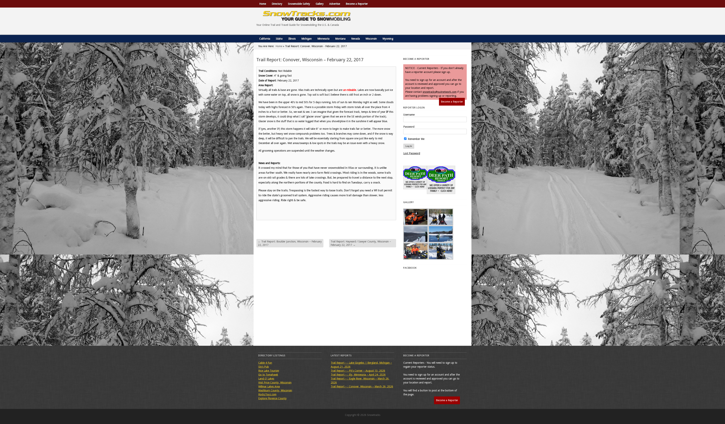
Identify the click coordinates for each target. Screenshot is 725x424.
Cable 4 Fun (265, 362)
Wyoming (388, 38)
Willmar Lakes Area (269, 386)
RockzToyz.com (267, 394)
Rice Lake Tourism (268, 370)
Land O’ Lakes (266, 378)
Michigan (306, 38)
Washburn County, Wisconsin (275, 390)
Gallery (320, 3)
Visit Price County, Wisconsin (275, 382)
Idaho (279, 38)
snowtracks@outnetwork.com (440, 91)
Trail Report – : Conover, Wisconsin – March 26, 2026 (362, 386)
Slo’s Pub (263, 366)
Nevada (355, 38)
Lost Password (411, 153)
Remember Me (415, 138)
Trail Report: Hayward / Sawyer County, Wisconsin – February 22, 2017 (361, 243)
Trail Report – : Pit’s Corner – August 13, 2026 (358, 370)
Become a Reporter (357, 3)
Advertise (334, 3)
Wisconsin (371, 38)
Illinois (292, 38)
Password (408, 126)
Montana (340, 38)
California (264, 38)
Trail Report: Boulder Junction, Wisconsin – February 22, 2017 (290, 243)
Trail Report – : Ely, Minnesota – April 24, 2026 (358, 374)
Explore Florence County (272, 398)
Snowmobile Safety (299, 3)
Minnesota (323, 38)
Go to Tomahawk (268, 374)
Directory (277, 3)
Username (409, 114)
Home (262, 3)
